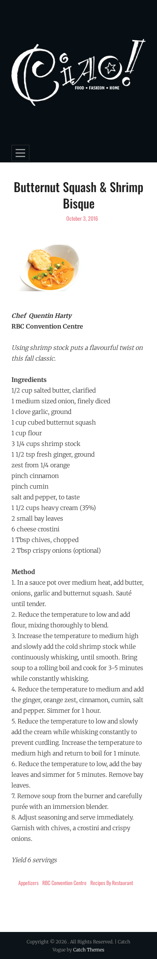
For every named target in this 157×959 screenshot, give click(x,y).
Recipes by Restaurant (111, 883)
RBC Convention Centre (64, 883)
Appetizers (28, 883)
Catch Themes (88, 950)
